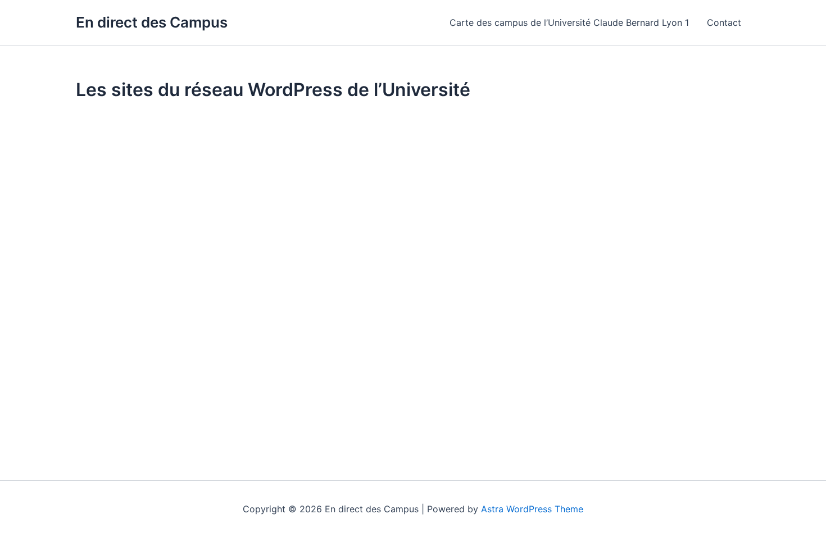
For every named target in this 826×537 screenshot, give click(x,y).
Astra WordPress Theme (532, 509)
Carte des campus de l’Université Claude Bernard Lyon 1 (569, 22)
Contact (724, 22)
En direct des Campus (152, 22)
